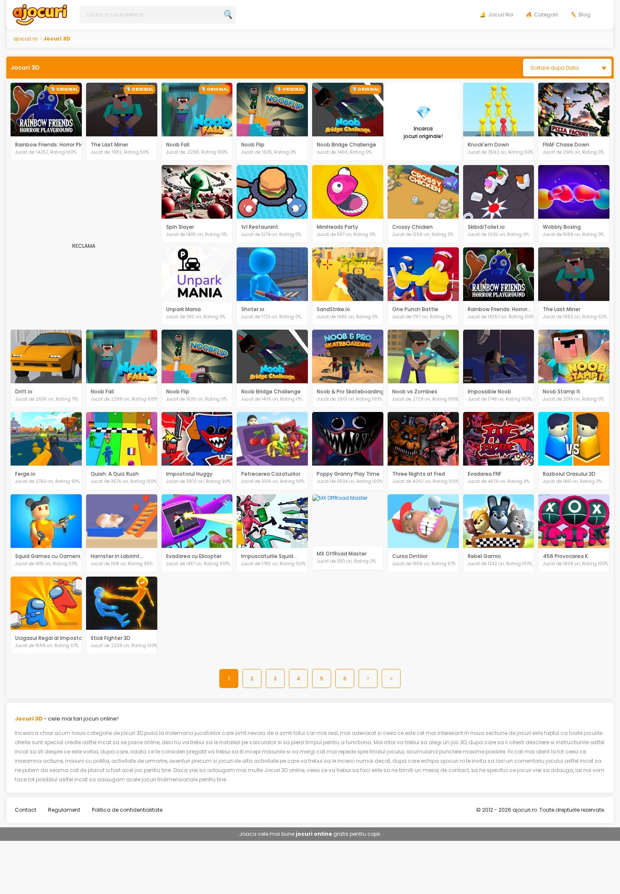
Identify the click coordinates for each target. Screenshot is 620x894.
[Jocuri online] (40, 14)
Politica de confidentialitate (127, 809)
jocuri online (314, 833)
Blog (584, 14)
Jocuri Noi (500, 14)
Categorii (546, 14)
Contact (25, 809)
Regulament (64, 809)
